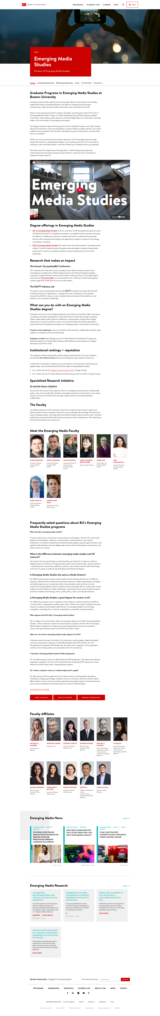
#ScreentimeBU (50, 266)
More (125, 818)
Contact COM (60, 1008)
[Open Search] (123, 4)
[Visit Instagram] (79, 993)
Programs (78, 5)
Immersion (36, 915)
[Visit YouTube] (85, 993)
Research (36, 829)
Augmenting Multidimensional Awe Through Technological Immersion (45, 896)
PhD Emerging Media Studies (64, 83)
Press (112, 1002)
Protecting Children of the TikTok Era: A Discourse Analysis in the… (111, 896)
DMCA (117, 1008)
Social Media (103, 913)
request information (91, 697)
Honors (49, 827)
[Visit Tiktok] (90, 993)
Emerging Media (39, 827)
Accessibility (88, 1008)
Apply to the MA (41, 697)
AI (66, 913)
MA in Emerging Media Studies (44, 230)
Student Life (93, 5)
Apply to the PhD (65, 697)
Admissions (53, 988)
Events (123, 988)
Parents (90, 1002)
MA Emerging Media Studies (46, 83)
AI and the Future (86, 83)
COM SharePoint (74, 1008)
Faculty (77, 83)
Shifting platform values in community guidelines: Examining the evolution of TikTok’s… (45, 934)
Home (36, 52)
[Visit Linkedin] (74, 993)
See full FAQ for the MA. (40, 689)
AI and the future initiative (43, 386)
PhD (95, 113)
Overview (33, 83)
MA (74, 115)
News (112, 988)
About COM (100, 988)
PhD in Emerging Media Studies (45, 245)
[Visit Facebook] (69, 993)
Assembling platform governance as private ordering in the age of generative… (77, 896)
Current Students (68, 1002)
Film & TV (116, 827)
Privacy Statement (103, 1008)
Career (106, 5)
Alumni (81, 1002)
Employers (102, 1002)
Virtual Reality (47, 915)
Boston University (45, 1008)
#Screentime (97, 83)
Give (116, 5)
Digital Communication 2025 (62, 370)
